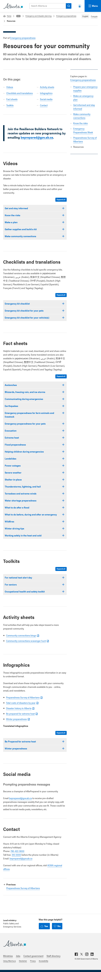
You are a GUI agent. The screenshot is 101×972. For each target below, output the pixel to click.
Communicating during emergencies (24, 399)
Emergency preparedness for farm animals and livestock (29, 414)
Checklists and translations (19, 93)
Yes (46, 926)
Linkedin (92, 954)
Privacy (33, 960)
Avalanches (11, 385)
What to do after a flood (17, 507)
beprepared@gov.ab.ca (37, 137)
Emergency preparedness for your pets (25, 423)
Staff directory (53, 955)
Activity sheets (47, 87)
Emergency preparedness (66, 16)
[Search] (68, 6)
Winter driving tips (14, 528)
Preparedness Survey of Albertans (23, 697)
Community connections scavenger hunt (26, 640)
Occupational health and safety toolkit (25, 591)
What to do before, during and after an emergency (31, 514)
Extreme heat (12, 437)
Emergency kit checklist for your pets (24, 310)
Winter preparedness (16, 719)
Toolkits (10, 105)
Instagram (86, 954)
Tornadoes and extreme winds (20, 493)
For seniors (11, 584)
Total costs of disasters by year (21, 702)
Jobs (18, 955)
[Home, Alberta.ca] (12, 6)
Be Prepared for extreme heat (20, 741)
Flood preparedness (15, 444)
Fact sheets (11, 99)
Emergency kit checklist (17, 303)
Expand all (61, 199)
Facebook (76, 954)
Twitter (81, 954)
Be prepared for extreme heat (20, 713)
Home (9, 16)
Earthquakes (11, 406)
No (58, 926)
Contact (44, 105)
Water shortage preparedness (20, 500)
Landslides (10, 458)
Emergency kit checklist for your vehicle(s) (27, 317)
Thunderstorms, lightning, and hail (23, 486)
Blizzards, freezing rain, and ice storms (25, 392)
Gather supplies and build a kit (21, 229)
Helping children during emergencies (24, 451)
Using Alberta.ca (9, 960)
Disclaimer (23, 960)
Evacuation (10, 430)
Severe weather (13, 472)
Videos (9, 87)
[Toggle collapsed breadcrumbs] (18, 16)
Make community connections (20, 236)
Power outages (13, 465)
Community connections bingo (21, 635)
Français (94, 16)
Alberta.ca (48, 943)
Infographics (46, 93)
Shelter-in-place (13, 479)
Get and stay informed (16, 208)
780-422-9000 (17, 851)
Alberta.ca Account (80, 5)
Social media (46, 99)
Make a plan (11, 222)
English (85, 16)
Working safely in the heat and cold (23, 535)
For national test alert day (18, 577)
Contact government (33, 955)
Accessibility (43, 960)
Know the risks (80, 123)
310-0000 (16, 854)
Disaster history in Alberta (18, 708)
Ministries (8, 955)
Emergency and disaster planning (39, 16)
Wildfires (9, 521)
